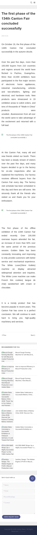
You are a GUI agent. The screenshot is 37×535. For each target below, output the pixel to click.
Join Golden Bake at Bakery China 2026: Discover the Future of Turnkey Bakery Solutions (24, 412)
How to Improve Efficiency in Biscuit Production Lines (25, 368)
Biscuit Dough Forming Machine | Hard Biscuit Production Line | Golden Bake (23, 379)
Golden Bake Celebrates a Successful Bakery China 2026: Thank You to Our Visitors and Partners (24, 394)
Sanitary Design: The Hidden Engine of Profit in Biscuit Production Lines (25, 461)
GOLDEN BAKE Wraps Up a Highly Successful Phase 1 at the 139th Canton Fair (25, 446)
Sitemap (23, 531)
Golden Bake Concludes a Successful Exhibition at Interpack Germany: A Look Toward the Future (24, 428)
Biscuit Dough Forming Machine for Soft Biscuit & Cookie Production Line (24, 354)
